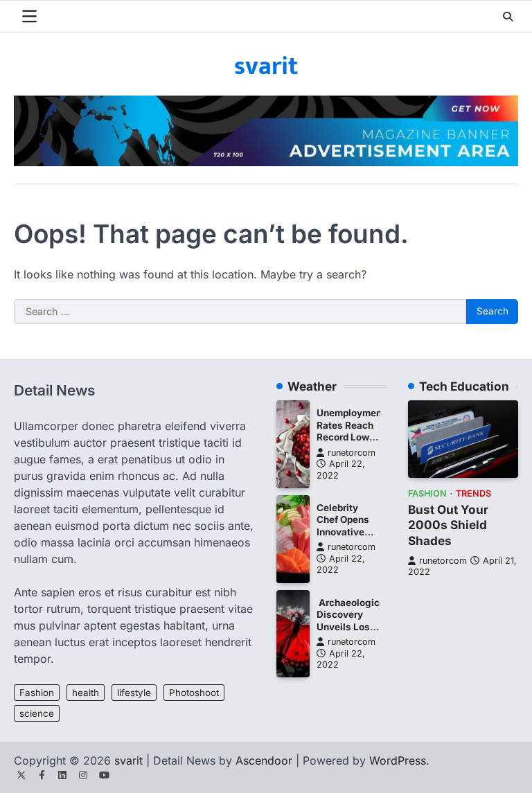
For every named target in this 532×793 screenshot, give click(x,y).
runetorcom (351, 452)
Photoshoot (194, 692)
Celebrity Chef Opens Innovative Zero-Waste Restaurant (344, 532)
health (85, 692)
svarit (266, 66)
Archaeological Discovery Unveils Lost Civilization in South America (352, 633)
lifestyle (134, 692)
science (36, 713)
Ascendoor (264, 760)
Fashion (36, 692)
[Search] (507, 16)
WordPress (397, 760)
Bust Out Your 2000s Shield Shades (448, 525)
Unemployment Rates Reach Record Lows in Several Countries (351, 437)
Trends (473, 493)
